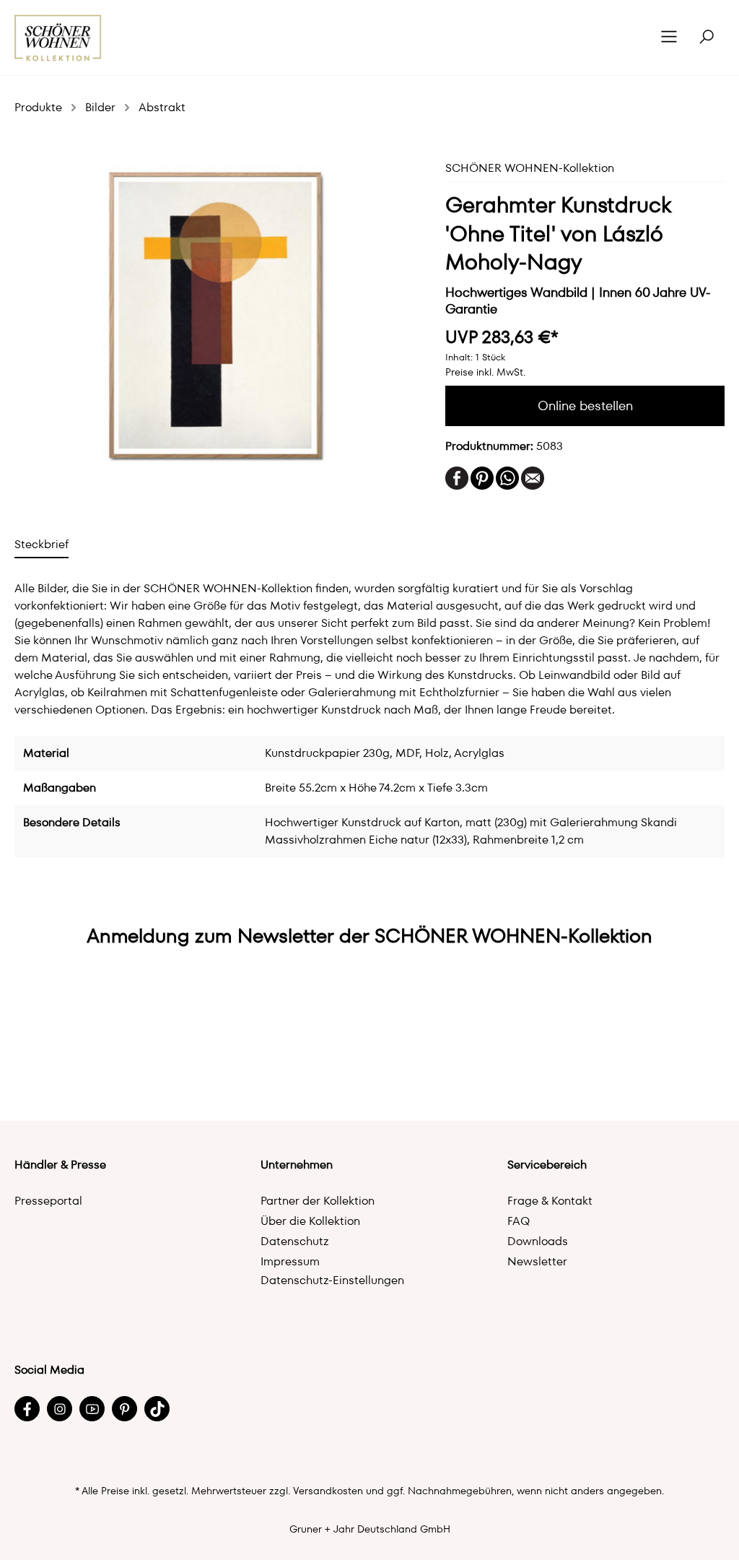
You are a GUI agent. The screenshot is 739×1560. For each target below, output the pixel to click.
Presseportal (48, 1200)
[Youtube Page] (92, 1408)
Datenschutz (295, 1241)
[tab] (41, 544)
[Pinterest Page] (124, 1408)
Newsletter (537, 1261)
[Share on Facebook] (456, 477)
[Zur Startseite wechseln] (58, 37)
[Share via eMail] (532, 477)
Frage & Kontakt (549, 1200)
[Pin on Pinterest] (482, 477)
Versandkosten (328, 1490)
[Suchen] (706, 37)
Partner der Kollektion (318, 1200)
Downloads (537, 1241)
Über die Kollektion (310, 1221)
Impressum (290, 1261)
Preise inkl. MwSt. (485, 372)
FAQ (518, 1221)
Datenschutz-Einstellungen (332, 1280)
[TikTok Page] (157, 1408)
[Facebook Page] (27, 1408)
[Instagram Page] (59, 1408)
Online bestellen (585, 405)
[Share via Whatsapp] (507, 477)
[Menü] (669, 37)
